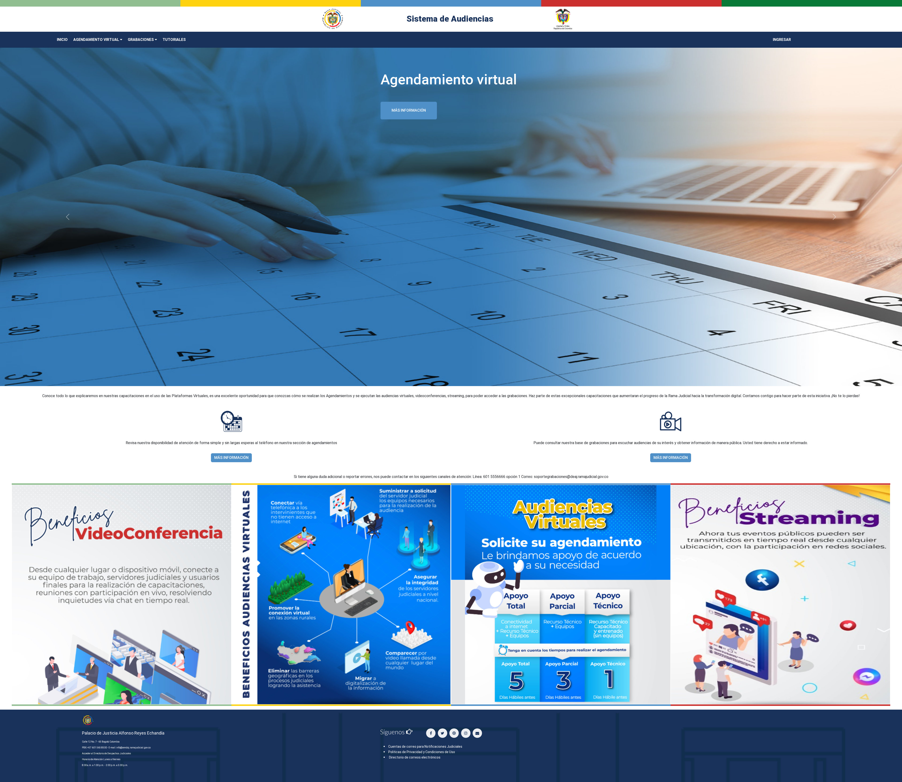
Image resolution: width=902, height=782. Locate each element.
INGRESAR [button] (782, 39)
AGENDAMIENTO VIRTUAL (96, 39)
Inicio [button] (62, 39)
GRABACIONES (141, 39)
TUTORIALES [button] (174, 39)
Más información (409, 110)
